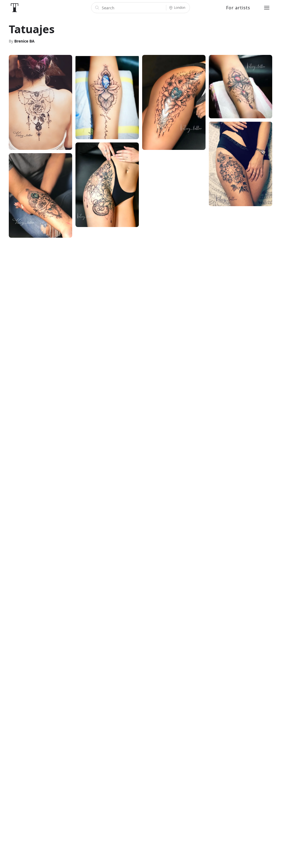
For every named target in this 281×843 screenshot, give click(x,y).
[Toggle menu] (266, 7)
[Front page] (14, 7)
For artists (238, 8)
